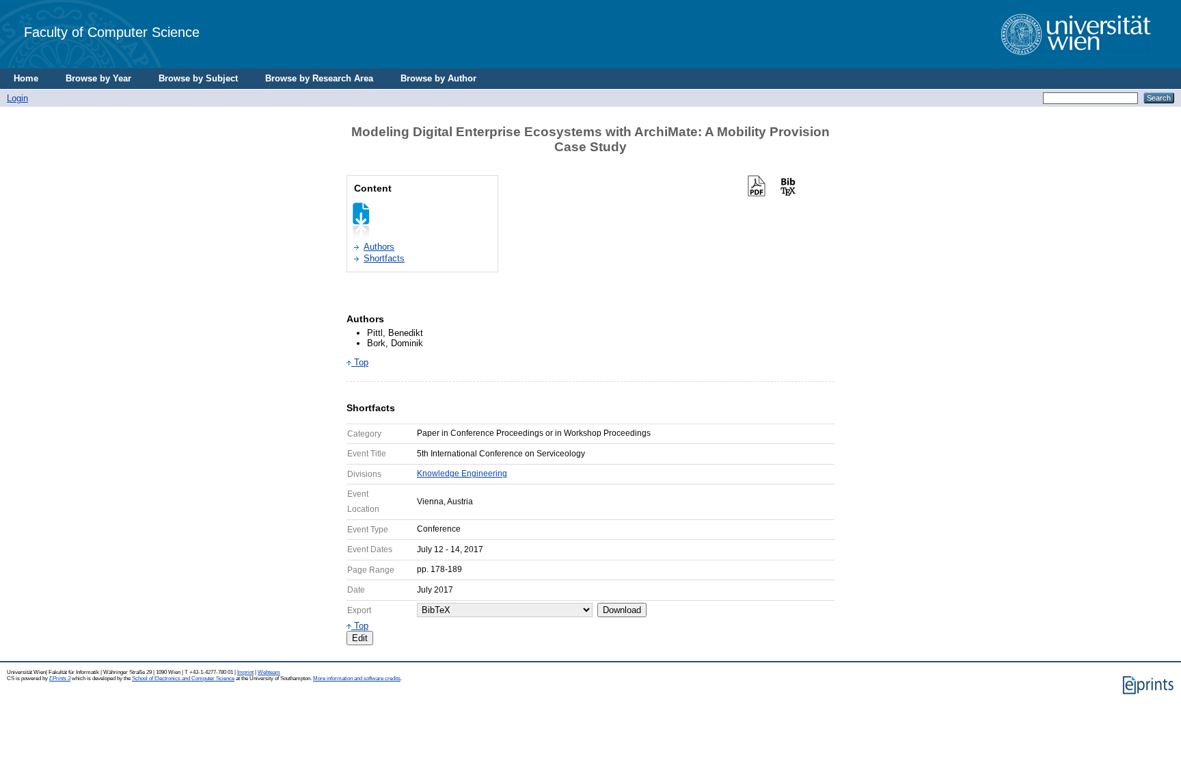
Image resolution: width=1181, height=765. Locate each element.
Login (17, 98)
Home (26, 78)
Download (622, 610)
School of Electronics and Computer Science (183, 678)
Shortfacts (384, 258)
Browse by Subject (198, 78)
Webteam (269, 672)
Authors (379, 247)
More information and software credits (357, 678)
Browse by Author (438, 78)
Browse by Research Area (319, 78)
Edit (360, 638)
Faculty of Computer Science (112, 32)
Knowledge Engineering (462, 473)
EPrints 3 (59, 678)
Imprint (245, 672)
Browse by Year (98, 78)
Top (359, 362)
